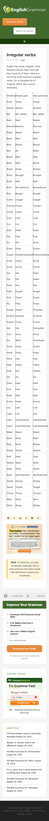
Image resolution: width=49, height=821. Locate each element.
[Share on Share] (9, 518)
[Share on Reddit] (26, 518)
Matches (25, 562)
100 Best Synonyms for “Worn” (20, 760)
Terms (29, 814)
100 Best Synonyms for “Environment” (23, 751)
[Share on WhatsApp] (38, 518)
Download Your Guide (24, 648)
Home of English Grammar (24, 9)
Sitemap (21, 814)
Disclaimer (7, 811)
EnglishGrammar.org (34, 808)
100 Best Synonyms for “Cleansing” (22, 787)
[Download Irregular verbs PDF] (22, 60)
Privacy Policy (25, 811)
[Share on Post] (15, 518)
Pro (15, 811)
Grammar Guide (15, 22)
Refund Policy (39, 811)
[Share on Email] (32, 518)
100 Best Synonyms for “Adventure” (23, 779)
